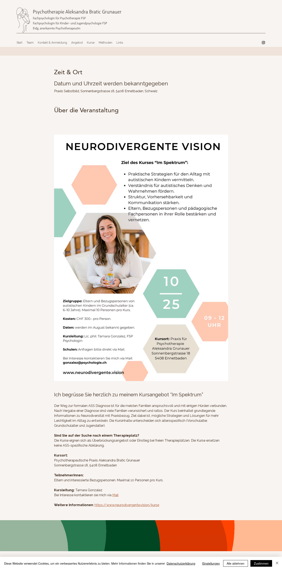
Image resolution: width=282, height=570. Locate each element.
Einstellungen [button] (211, 563)
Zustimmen (261, 563)
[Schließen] (277, 563)
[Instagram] (263, 43)
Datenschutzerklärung (181, 563)
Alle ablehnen (235, 563)
